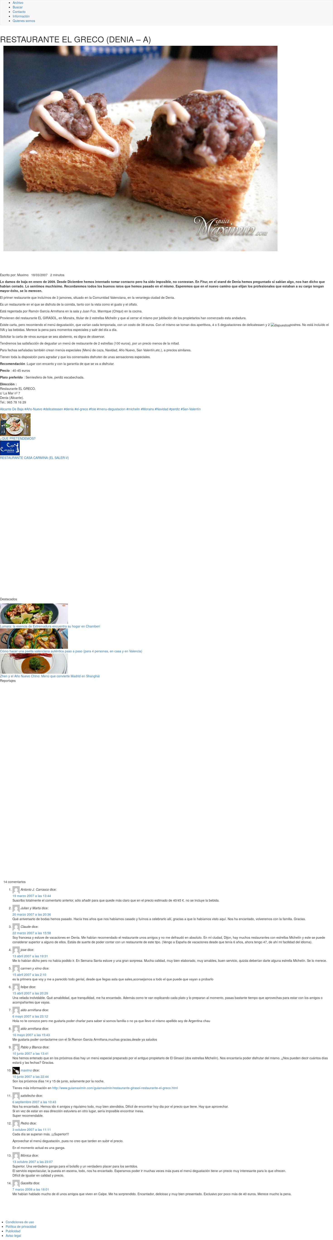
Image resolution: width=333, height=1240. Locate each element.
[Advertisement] (111, 261)
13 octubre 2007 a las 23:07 (32, 1161)
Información (21, 16)
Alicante (5, 409)
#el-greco (81, 409)
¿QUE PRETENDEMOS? (18, 438)
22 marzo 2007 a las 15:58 (31, 933)
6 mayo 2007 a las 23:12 (30, 1016)
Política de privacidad (21, 1226)
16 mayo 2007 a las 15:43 (31, 1035)
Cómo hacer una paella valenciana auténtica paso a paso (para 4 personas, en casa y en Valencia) (71, 651)
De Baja (18, 409)
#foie (92, 409)
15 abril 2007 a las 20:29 (30, 993)
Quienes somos (24, 20)
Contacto (19, 11)
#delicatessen (53, 409)
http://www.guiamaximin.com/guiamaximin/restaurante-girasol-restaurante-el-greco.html (115, 1088)
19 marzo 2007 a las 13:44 (31, 895)
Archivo (18, 2)
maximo (26, 1070)
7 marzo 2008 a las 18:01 (30, 1189)
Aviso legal (13, 1235)
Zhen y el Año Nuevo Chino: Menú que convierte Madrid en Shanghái (50, 676)
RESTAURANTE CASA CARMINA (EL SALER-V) (34, 457)
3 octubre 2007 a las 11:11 (31, 1129)
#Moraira (147, 409)
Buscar (18, 7)
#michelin (133, 409)
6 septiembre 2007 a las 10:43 (34, 1102)
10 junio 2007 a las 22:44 (30, 1076)
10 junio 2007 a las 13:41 (30, 1053)
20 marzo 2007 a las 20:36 (31, 914)
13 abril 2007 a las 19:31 (30, 956)
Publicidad (13, 1231)
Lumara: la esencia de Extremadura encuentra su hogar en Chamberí (50, 626)
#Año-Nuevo (33, 409)
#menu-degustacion (111, 409)
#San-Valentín (191, 409)
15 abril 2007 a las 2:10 (29, 974)
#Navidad (161, 409)
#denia (69, 409)
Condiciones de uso (20, 1222)
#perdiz (174, 409)
